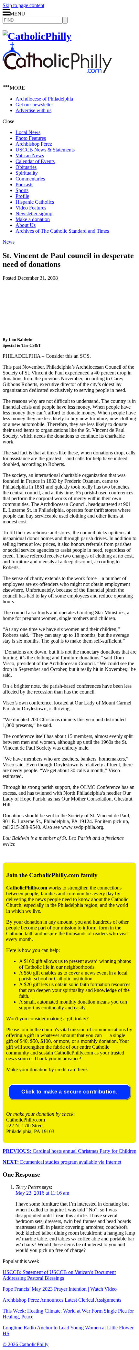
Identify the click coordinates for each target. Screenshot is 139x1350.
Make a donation (33, 219)
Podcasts (24, 184)
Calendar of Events (35, 161)
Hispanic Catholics (35, 202)
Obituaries (26, 167)
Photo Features (31, 138)
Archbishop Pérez (34, 144)
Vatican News (30, 155)
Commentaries (30, 178)
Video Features (31, 207)
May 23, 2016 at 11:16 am (42, 1193)
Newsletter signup (34, 213)
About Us (26, 225)
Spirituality (27, 173)
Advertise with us (33, 110)
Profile (22, 196)
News (9, 242)
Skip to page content (23, 5)
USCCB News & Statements (45, 149)
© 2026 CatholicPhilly (25, 1344)
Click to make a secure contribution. (69, 1091)
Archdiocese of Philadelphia (44, 99)
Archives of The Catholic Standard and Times (62, 231)
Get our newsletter (34, 104)
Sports (22, 190)
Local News (28, 132)
